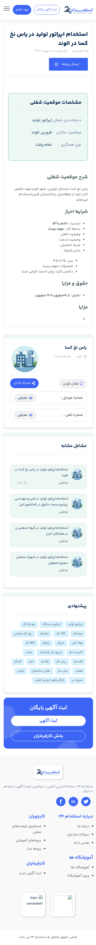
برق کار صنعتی (23, 633)
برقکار (46, 643)
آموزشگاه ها (80, 867)
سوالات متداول (78, 834)
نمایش (23, 398)
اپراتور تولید (75, 624)
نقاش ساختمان (41, 671)
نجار (31, 661)
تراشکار (44, 633)
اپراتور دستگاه (51, 624)
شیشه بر (77, 680)
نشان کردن (71, 383)
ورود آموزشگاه (78, 876)
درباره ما (83, 826)
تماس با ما (81, 843)
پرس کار (61, 661)
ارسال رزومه (70, 64)
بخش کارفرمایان (48, 736)
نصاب (28, 652)
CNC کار (61, 633)
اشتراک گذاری (22, 383)
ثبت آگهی (48, 720)
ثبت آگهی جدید (30, 873)
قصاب (79, 671)
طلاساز (45, 661)
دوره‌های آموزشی (28, 840)
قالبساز (78, 661)
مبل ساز (63, 671)
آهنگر (17, 661)
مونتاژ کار (29, 624)
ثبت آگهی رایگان (46, 9)
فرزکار (60, 643)
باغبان (20, 671)
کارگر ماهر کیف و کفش (49, 680)
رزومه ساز (34, 849)
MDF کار (30, 643)
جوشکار (78, 633)
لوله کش (77, 643)
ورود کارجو (22, 9)
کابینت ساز (76, 652)
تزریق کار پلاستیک (50, 652)
